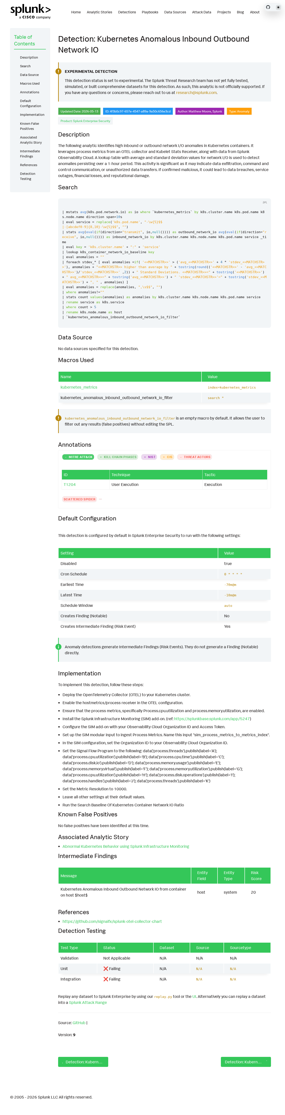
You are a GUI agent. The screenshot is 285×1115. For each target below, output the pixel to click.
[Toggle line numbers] (263, 194)
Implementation (32, 114)
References (28, 165)
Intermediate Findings (30, 153)
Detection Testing (27, 176)
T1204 (70, 484)
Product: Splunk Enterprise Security (85, 121)
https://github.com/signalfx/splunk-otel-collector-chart (112, 921)
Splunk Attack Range (88, 1002)
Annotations (29, 92)
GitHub (79, 1022)
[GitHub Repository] (268, 7)
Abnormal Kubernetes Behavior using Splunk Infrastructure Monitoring (126, 846)
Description (29, 57)
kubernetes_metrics (79, 387)
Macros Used (30, 83)
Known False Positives (29, 126)
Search (25, 66)
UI (194, 996)
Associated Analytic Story (31, 140)
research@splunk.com (196, 92)
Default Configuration (30, 103)
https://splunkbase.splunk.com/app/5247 (212, 718)
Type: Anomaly (239, 111)
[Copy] (254, 194)
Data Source (29, 75)
